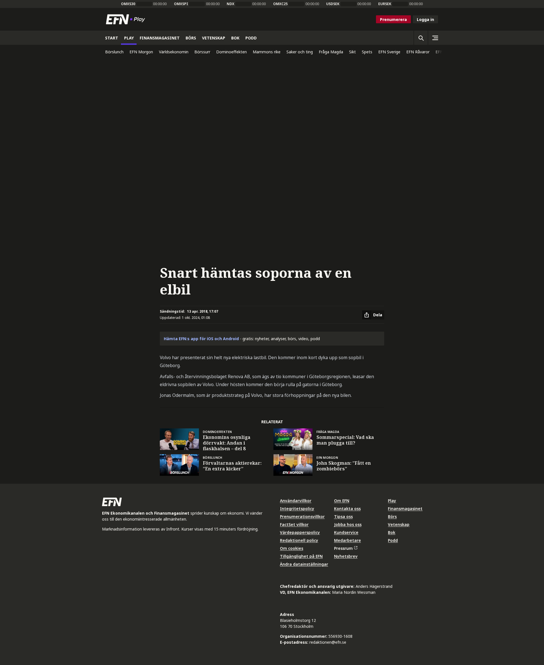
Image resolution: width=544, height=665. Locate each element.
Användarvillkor (295, 500)
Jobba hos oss (348, 524)
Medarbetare (347, 540)
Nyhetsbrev (346, 556)
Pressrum (343, 548)
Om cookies (291, 548)
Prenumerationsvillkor (302, 516)
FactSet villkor (294, 524)
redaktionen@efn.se (327, 642)
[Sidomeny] (435, 38)
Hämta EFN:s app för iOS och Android (201, 338)
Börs (392, 516)
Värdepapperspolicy (300, 532)
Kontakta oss (347, 508)
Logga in (425, 19)
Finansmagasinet (405, 508)
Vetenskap (398, 524)
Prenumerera (393, 19)
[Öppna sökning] (421, 38)
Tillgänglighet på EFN (301, 556)
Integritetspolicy (297, 508)
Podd (393, 540)
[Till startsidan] (126, 19)
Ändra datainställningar (304, 564)
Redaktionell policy (299, 540)
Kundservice (346, 532)
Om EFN (341, 500)
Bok (391, 532)
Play (392, 500)
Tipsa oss (343, 516)
